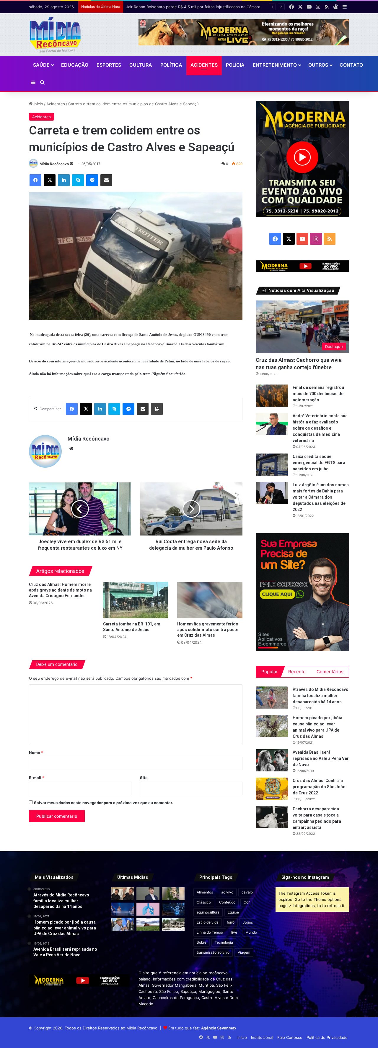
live (234, 932)
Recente (297, 671)
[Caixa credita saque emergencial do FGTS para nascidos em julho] (272, 465)
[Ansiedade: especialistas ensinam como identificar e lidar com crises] (122, 909)
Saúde (41, 65)
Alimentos (205, 892)
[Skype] (78, 180)
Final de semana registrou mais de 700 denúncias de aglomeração (318, 393)
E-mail (36, 777)
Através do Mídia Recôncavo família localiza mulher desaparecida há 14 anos (320, 695)
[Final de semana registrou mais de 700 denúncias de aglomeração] (272, 396)
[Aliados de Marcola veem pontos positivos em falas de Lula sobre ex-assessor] (122, 924)
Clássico (204, 902)
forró (230, 922)
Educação (74, 65)
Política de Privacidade (327, 1037)
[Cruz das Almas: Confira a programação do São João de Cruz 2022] (272, 789)
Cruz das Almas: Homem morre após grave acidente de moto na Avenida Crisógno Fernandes (60, 590)
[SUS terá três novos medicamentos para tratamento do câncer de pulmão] (147, 909)
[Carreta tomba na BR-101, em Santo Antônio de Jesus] (135, 600)
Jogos (248, 922)
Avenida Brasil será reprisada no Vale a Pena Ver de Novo (321, 758)
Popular (269, 671)
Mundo (251, 932)
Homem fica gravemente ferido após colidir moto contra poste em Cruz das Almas (207, 630)
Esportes (109, 65)
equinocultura (208, 912)
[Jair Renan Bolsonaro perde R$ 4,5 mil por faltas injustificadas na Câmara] (147, 893)
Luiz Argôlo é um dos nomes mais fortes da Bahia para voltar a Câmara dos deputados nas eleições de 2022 (321, 497)
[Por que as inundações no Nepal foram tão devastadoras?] (173, 924)
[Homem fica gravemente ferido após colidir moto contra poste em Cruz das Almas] (209, 600)
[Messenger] (92, 180)
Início (37, 103)
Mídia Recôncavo (54, 164)
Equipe (233, 912)
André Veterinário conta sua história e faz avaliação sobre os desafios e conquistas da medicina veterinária (320, 428)
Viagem (244, 952)
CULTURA (140, 65)
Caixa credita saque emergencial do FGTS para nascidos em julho (319, 462)
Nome (36, 752)
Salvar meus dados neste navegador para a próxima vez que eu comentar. (103, 802)
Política (171, 65)
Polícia (235, 65)
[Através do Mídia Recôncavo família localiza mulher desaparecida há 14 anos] (272, 697)
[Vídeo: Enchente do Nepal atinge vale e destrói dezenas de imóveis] (173, 893)
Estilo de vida (208, 922)
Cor (247, 902)
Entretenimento (275, 65)
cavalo (247, 892)
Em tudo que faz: (202, 1028)
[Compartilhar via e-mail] (106, 180)
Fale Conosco (289, 1037)
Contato (351, 65)
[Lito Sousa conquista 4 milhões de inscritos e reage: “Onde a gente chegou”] (122, 893)
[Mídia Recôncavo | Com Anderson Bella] (55, 34)
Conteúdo (227, 902)
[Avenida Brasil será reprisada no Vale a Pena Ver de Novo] (272, 760)
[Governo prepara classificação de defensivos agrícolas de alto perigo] (147, 924)
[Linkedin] (64, 180)
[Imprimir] (157, 409)
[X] (50, 180)
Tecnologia (224, 942)
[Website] (71, 448)
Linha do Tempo (210, 932)
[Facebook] (35, 180)
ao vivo (227, 892)
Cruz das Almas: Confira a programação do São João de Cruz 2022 (319, 786)
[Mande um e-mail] (71, 164)
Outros (318, 65)
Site (144, 777)
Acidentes (204, 65)
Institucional (262, 1037)
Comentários (330, 671)
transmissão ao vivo (213, 952)
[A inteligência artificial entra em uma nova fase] (173, 909)
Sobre (201, 942)
